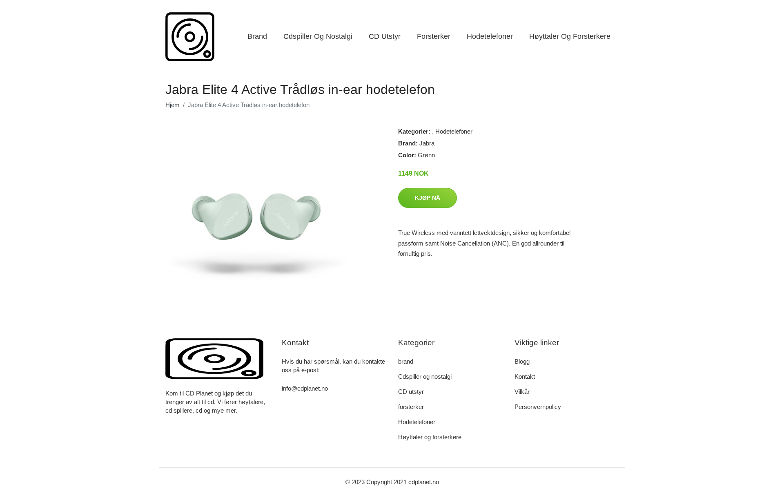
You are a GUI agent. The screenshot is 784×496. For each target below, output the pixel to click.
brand (257, 36)
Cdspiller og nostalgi (317, 36)
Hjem (172, 104)
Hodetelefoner (490, 36)
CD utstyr (385, 36)
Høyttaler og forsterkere (569, 36)
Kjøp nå (427, 197)
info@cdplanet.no (305, 388)
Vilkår (522, 391)
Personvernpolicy (537, 406)
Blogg (522, 361)
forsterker (433, 36)
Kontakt (524, 376)
